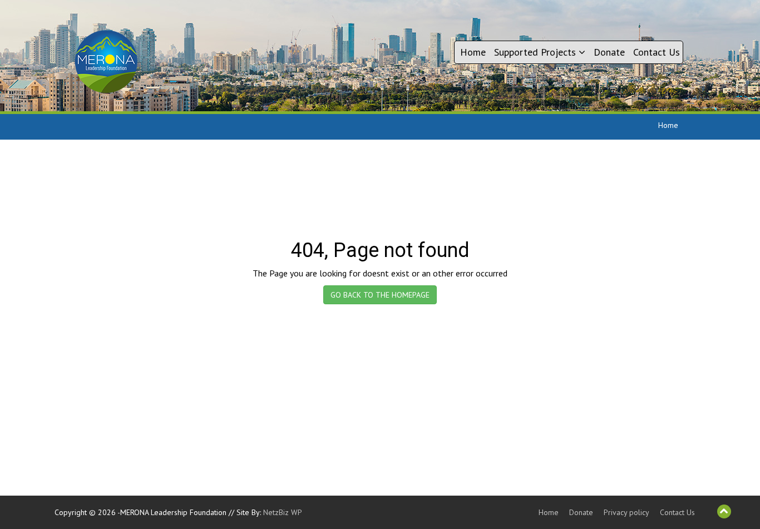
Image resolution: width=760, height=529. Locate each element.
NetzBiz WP (282, 512)
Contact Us (656, 52)
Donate (609, 52)
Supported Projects (536, 52)
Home (473, 52)
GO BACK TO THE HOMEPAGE (380, 295)
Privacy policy (626, 512)
